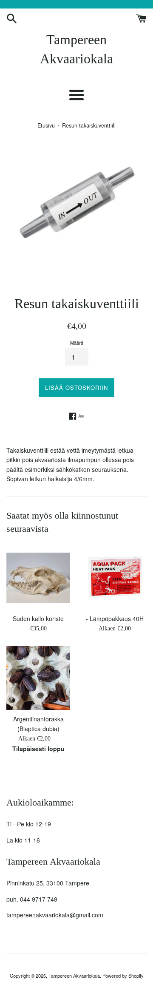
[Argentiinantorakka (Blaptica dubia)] (38, 678)
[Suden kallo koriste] (38, 578)
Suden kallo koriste (38, 618)
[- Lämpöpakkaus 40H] (115, 578)
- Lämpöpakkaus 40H (115, 618)
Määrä (76, 342)
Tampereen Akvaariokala (76, 49)
